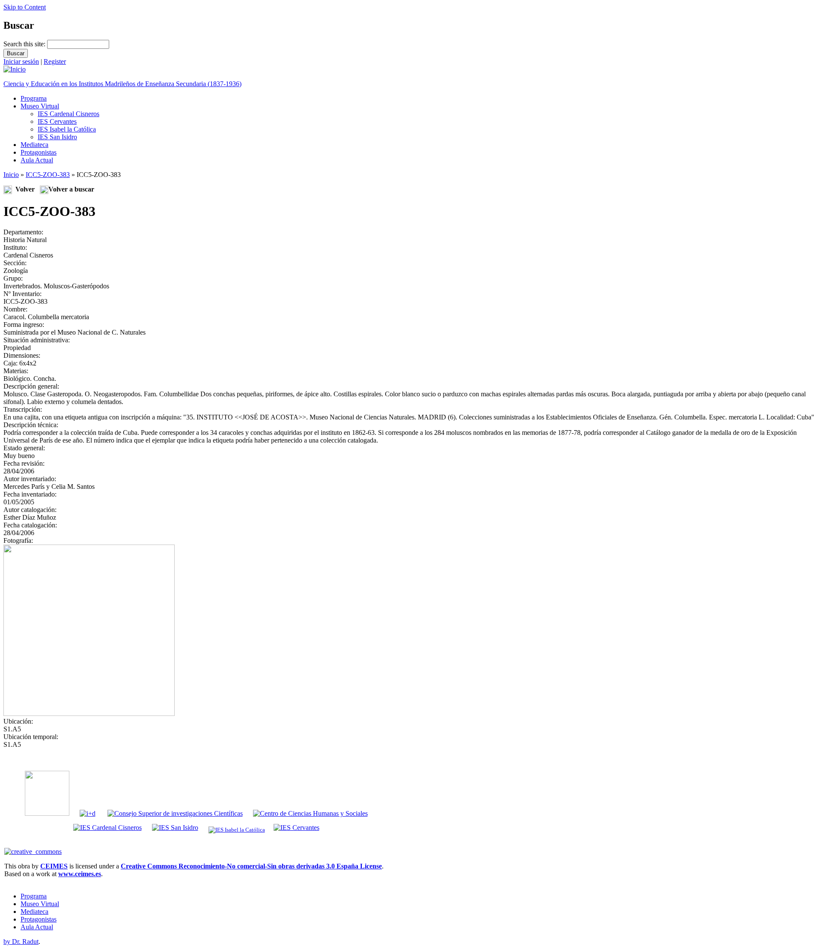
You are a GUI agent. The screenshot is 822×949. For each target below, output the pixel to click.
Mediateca (34, 144)
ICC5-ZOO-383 (48, 174)
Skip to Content (24, 7)
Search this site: (25, 44)
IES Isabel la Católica (67, 129)
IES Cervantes (57, 121)
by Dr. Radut (21, 941)
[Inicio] (14, 69)
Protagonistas (39, 152)
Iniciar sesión (21, 61)
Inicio (11, 174)
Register (55, 61)
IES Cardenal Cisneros (68, 113)
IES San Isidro (57, 137)
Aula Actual (37, 160)
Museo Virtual (40, 106)
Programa (34, 98)
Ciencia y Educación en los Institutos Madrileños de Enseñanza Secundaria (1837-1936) (122, 83)
